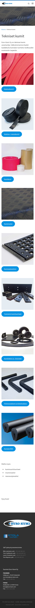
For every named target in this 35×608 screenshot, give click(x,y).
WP (13, 604)
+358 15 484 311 (10, 579)
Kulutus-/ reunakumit (11, 134)
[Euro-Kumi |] (7, 3)
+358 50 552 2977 (21, 555)
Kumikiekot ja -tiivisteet (13, 358)
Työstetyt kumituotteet (12, 314)
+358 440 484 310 (19, 557)
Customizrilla (25, 604)
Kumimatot (8, 224)
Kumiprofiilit (8, 449)
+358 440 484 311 (21, 553)
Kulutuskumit (9, 89)
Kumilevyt (7, 179)
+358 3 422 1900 (10, 589)
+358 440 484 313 (20, 551)
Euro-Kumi (11, 602)
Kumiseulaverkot (10, 269)
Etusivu (3, 29)
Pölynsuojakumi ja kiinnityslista (15, 403)
